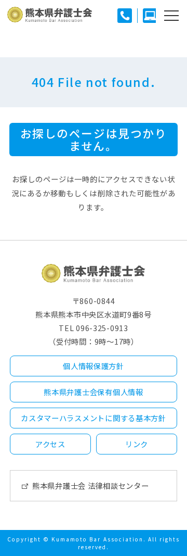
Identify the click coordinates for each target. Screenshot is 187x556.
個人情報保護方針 (93, 365)
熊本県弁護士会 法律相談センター (90, 485)
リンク (136, 443)
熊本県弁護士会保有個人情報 (93, 391)
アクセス (50, 443)
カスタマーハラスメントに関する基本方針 (93, 417)
